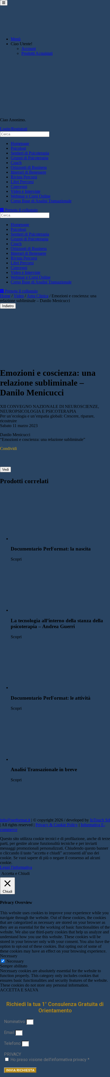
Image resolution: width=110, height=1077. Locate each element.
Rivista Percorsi (24, 177)
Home (5, 296)
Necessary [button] (8, 956)
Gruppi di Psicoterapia (29, 158)
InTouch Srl (100, 820)
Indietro (8, 306)
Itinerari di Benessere (28, 172)
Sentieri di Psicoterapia (30, 153)
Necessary (15, 961)
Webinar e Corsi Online (30, 196)
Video (19, 296)
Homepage (20, 143)
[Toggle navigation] (3, 3)
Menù (16, 39)
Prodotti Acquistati (37, 53)
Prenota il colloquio (21, 210)
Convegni (19, 186)
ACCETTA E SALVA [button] (19, 990)
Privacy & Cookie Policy (57, 825)
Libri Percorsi (22, 181)
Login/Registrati (13, 129)
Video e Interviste (25, 191)
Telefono (13, 1043)
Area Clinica (37, 296)
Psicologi (18, 148)
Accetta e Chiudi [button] (15, 873)
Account (28, 48)
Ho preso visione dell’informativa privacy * (49, 1059)
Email (9, 1032)
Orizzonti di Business (29, 167)
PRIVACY (12, 1054)
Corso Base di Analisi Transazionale (41, 201)
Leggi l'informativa (16, 867)
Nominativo (15, 1021)
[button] (60, 515)
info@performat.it (15, 820)
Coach (16, 162)
